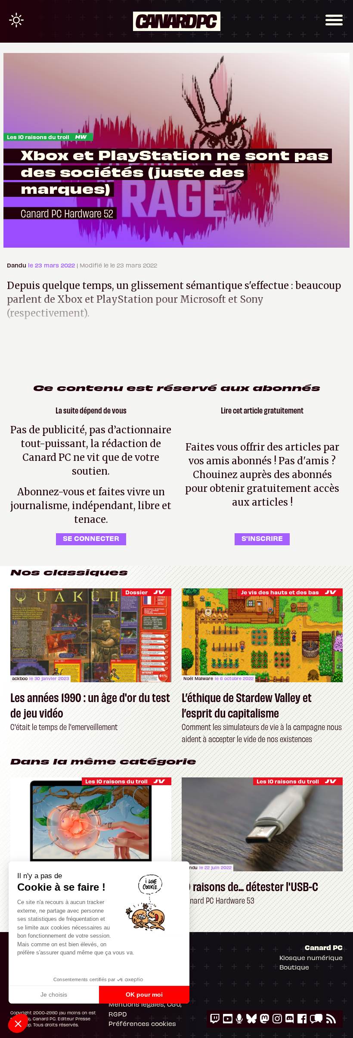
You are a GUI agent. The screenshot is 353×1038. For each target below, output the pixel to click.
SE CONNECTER (91, 538)
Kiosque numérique (311, 957)
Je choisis (53, 994)
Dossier (136, 592)
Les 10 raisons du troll (38, 136)
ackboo (20, 678)
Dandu (17, 265)
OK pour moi (144, 994)
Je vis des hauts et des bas (280, 592)
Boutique (294, 967)
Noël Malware (198, 678)
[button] (18, 1023)
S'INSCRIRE (262, 538)
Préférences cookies (142, 1023)
